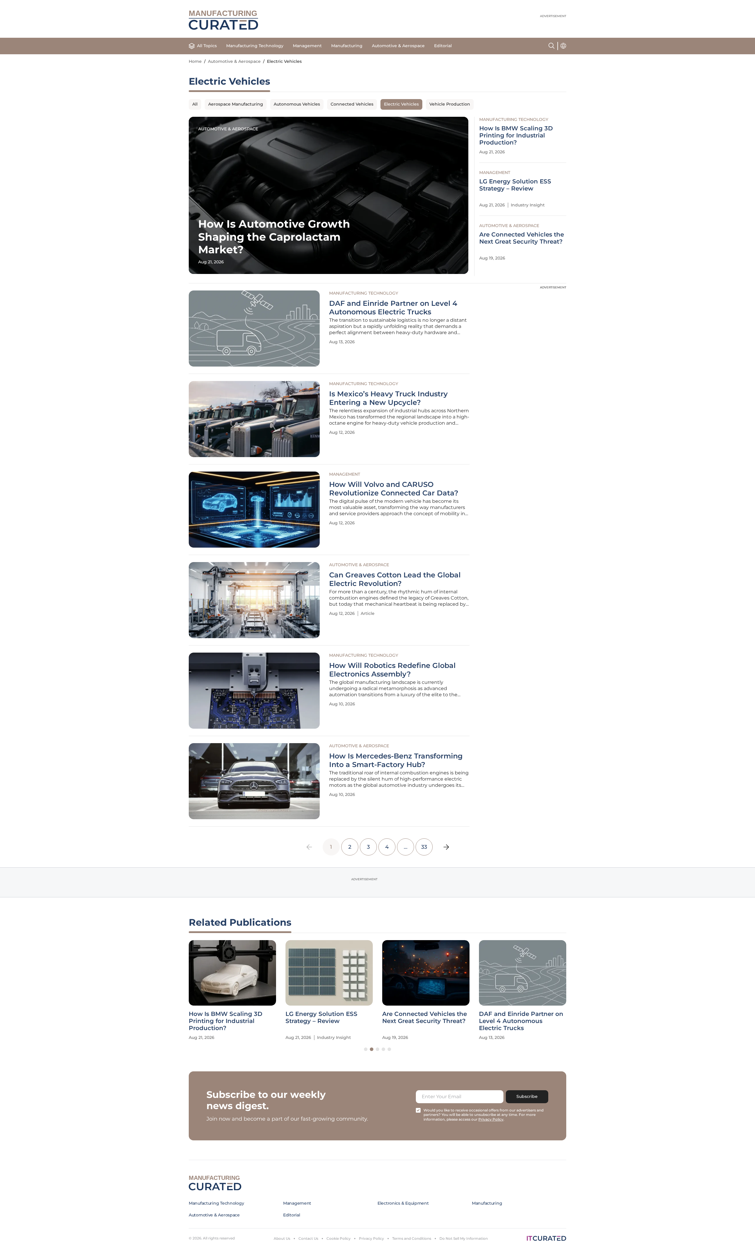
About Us (282, 1238)
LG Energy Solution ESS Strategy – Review (515, 185)
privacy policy (490, 1119)
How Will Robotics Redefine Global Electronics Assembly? (392, 669)
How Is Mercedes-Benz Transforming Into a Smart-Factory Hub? (396, 760)
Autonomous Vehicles (297, 104)
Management (307, 45)
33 (424, 847)
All (195, 104)
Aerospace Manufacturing (235, 104)
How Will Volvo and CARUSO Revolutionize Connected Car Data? (393, 488)
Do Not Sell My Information (463, 1238)
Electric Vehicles (401, 104)
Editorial (443, 45)
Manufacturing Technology (254, 45)
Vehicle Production (449, 104)
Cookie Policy (338, 1238)
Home (195, 61)
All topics (207, 45)
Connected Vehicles (352, 104)
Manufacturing (346, 45)
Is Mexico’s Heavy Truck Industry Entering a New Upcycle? (388, 398)
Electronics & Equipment (403, 1203)
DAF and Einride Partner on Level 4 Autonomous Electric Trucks (393, 307)
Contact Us (308, 1238)
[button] (365, 1049)
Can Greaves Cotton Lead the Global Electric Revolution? (395, 579)
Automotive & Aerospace (398, 45)
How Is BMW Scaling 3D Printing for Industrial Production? (516, 135)
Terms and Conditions (411, 1238)
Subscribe (527, 1096)
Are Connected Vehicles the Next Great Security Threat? (521, 238)
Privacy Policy (371, 1238)
